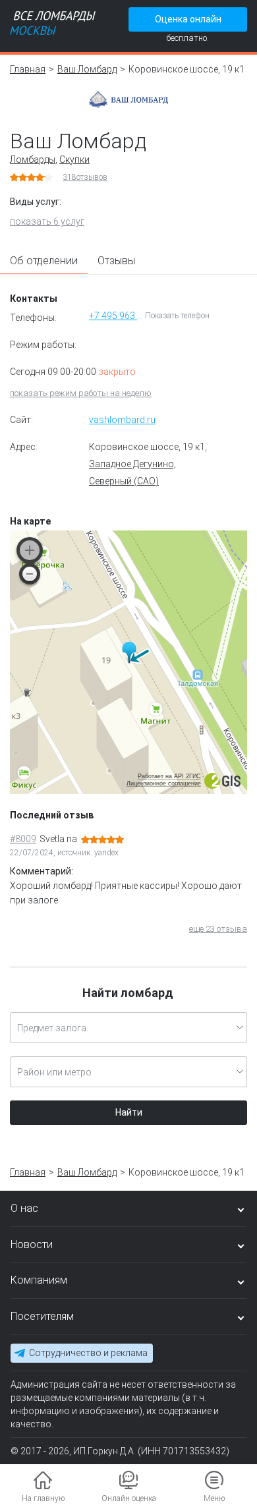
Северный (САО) (124, 481)
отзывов (85, 177)
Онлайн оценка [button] (128, 1498)
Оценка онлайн (188, 19)
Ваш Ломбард (87, 69)
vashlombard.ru (122, 419)
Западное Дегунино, (132, 464)
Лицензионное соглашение (164, 783)
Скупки (74, 159)
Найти (128, 1112)
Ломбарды (32, 159)
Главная (27, 69)
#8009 (23, 839)
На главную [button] (43, 1498)
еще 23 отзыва (218, 929)
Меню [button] (214, 1498)
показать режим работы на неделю (81, 393)
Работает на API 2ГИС (169, 776)
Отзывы (116, 260)
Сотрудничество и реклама (88, 1353)
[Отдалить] (29, 573)
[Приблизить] (29, 550)
